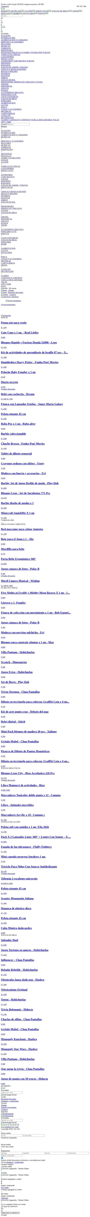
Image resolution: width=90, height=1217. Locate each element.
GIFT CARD (6, 284)
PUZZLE (4, 223)
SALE (3, 286)
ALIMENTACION (8, 248)
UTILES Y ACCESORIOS (11, 259)
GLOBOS (5, 120)
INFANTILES (6, 52)
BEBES (4, 11)
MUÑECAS (5, 145)
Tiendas (11, 290)
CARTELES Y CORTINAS (19, 120)
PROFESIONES (7, 82)
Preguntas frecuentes (15, 293)
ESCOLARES (28, 13)
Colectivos (5, 6)
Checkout (4, 1198)
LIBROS (4, 200)
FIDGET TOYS (7, 171)
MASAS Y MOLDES (9, 194)
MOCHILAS (6, 261)
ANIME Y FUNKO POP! (33, 52)
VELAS (56, 120)
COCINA (39, 82)
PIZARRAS (5, 196)
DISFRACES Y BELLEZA (24, 82)
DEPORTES (6, 181)
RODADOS (5, 183)
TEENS (76, 11)
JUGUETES (5, 131)
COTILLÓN (6, 269)
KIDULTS (5, 13)
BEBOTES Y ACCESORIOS (12, 141)
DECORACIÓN (7, 271)
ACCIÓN (28, 11)
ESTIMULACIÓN (8, 133)
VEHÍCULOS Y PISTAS (10, 166)
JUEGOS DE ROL (8, 202)
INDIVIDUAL (6, 219)
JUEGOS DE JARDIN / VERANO (14, 185)
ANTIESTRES (6, 61)
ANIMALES (6, 147)
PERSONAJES (7, 150)
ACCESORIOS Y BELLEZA (12, 229)
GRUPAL (5, 217)
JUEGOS (46, 52)
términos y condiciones (15, 1162)
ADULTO (5, 221)
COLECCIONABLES (9, 238)
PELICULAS (17, 52)
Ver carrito (5, 1188)
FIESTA (41, 13)
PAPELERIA (6, 242)
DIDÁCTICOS (42, 11)
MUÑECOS (16, 11)
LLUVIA (4, 250)
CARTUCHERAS (8, 263)
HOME (16, 13)
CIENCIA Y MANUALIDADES (13, 192)
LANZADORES (7, 168)
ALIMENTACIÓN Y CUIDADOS (14, 135)
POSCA (4, 257)
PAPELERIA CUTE (9, 232)
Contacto (12, 295)
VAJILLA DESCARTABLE (41, 120)
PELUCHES (6, 143)
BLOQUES (5, 198)
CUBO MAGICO (19, 61)
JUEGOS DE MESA (60, 11)
